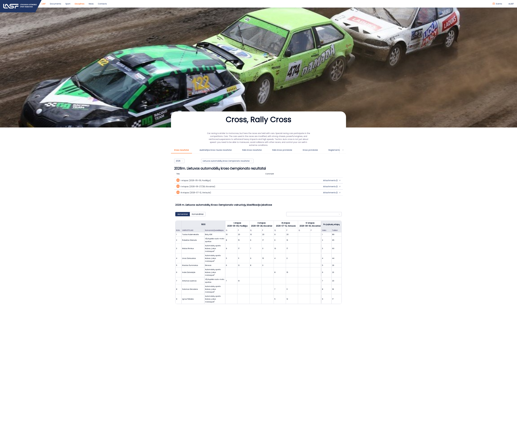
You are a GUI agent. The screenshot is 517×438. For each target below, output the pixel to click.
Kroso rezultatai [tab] (181, 150)
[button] (258, 180)
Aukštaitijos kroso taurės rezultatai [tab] (216, 150)
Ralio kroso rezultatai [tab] (252, 150)
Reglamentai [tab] (334, 150)
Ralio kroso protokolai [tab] (282, 150)
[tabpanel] (258, 234)
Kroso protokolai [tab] (310, 150)
